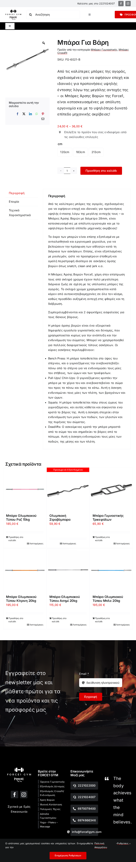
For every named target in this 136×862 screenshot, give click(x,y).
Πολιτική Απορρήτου (100, 845)
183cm (80, 152)
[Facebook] (17, 114)
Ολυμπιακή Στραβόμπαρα (59, 517)
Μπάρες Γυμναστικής (104, 49)
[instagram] (128, 3)
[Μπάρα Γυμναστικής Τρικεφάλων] (111, 489)
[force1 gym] (19, 769)
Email (84, 674)
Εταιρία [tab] (14, 201)
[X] (24, 114)
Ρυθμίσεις (123, 843)
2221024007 (107, 3)
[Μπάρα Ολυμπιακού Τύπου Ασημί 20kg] (68, 570)
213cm (96, 152)
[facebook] (121, 3)
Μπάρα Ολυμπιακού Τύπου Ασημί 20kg (64, 599)
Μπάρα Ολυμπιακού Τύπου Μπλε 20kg (108, 599)
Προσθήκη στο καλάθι (101, 170)
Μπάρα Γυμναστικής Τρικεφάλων (108, 517)
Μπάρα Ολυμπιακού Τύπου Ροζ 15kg (21, 517)
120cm (64, 152)
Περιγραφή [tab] (16, 193)
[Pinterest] (43, 114)
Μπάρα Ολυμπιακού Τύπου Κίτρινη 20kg (21, 599)
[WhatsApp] (37, 114)
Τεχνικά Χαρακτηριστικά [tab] (20, 212)
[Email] (43, 118)
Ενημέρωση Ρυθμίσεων (68, 855)
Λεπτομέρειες (36, 543)
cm (60, 144)
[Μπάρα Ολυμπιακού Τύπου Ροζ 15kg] (24, 489)
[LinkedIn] (30, 114)
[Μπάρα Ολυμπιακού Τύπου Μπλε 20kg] (111, 570)
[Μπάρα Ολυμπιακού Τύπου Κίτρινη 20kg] (24, 570)
